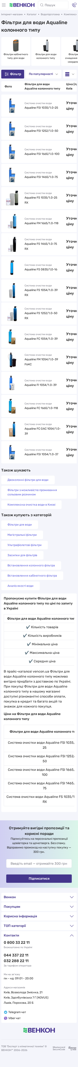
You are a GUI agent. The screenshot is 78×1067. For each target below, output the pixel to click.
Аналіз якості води (20, 586)
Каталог (32, 14)
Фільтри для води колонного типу (46, 56)
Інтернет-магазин (12, 14)
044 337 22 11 (16, 955)
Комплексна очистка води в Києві (31, 504)
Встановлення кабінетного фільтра (32, 575)
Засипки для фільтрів (22, 555)
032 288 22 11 (16, 961)
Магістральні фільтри (22, 535)
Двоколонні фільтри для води (27, 480)
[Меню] (3, 4)
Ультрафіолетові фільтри (24, 545)
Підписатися (39, 878)
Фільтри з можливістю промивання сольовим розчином (32, 492)
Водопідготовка (50, 14)
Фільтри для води (19, 524)
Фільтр (15, 74)
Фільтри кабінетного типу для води (16, 56)
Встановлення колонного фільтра (31, 565)
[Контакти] (74, 4)
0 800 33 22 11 (17, 942)
